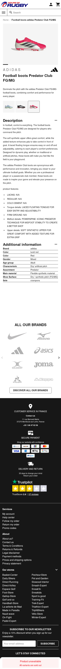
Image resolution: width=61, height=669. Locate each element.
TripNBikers (38, 610)
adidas (12, 69)
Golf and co (8, 599)
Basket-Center (9, 574)
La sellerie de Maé (12, 606)
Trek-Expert (38, 603)
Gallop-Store (9, 596)
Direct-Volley (9, 585)
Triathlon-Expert (40, 606)
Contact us (30, 416)
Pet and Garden (40, 578)
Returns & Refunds (12, 549)
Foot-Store (7, 592)
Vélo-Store (37, 613)
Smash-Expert (39, 585)
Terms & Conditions (12, 545)
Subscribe (48, 643)
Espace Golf (8, 589)
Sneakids (37, 592)
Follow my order (10, 521)
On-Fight (7, 617)
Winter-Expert (39, 617)
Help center (8, 517)
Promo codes (9, 528)
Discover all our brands (30, 390)
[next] (59, 358)
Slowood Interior (40, 582)
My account (8, 513)
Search (17, 12)
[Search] (11, 12)
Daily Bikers (8, 578)
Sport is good (39, 596)
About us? (7, 538)
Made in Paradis (11, 610)
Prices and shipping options (17, 560)
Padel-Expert (9, 621)
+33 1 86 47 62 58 (30, 425)
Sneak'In (36, 589)
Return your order (30, 475)
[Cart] (58, 4)
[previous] (2, 358)
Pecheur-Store (39, 574)
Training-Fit (38, 599)
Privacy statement (11, 563)
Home (6, 19)
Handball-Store (10, 603)
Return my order (10, 524)
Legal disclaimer (11, 552)
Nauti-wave (8, 613)
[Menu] (3, 12)
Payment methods (11, 556)
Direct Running (10, 582)
